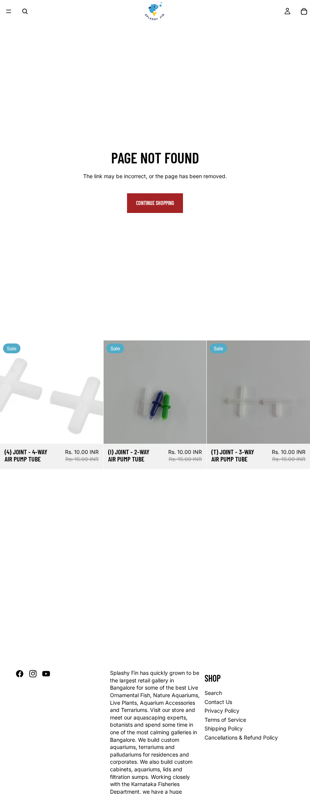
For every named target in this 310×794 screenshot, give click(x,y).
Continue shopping (155, 203)
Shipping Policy (224, 729)
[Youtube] (46, 674)
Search (213, 693)
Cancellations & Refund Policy (241, 737)
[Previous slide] (218, 392)
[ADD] (91, 432)
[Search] (25, 11)
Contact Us (218, 702)
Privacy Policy (222, 711)
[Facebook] (19, 674)
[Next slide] (298, 392)
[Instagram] (32, 674)
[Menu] (8, 11)
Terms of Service (225, 719)
